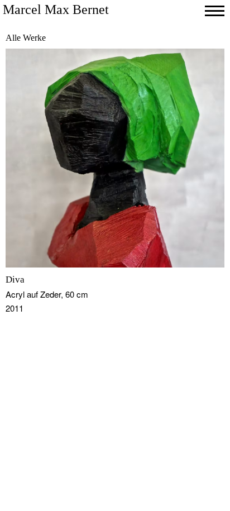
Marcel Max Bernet (56, 9)
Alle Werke (26, 37)
